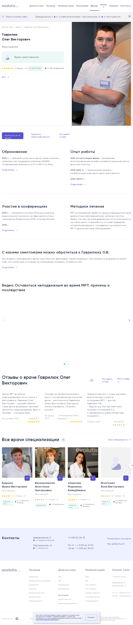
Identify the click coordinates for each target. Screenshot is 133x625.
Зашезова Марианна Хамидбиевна (77, 487)
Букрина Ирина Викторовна (14, 485)
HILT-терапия (90, 585)
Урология (32, 589)
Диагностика (36, 6)
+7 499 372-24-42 (119, 577)
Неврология (33, 577)
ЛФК (87, 577)
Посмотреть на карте (119, 539)
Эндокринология (35, 601)
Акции (103, 6)
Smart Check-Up (64, 599)
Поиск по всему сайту (17, 17)
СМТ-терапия (90, 589)
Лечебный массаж (92, 597)
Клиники (113, 6)
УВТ (86, 581)
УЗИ (59, 581)
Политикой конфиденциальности (47, 619)
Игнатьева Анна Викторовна (112, 485)
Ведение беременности (67, 603)
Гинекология (34, 585)
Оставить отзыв (64, 135)
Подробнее (8, 170)
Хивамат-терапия (92, 593)
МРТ (5, 77)
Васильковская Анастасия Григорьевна (45, 487)
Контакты (126, 6)
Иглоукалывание (92, 601)
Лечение (50, 6)
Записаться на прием (12, 137)
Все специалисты (120, 440)
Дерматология (34, 597)
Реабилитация (66, 6)
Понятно (91, 617)
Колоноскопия (63, 589)
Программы (82, 6)
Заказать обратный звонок (40, 135)
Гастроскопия (63, 585)
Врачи (94, 6)
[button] (64, 364)
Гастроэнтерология (36, 593)
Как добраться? (116, 544)
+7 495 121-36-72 (76, 538)
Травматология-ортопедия (39, 581)
